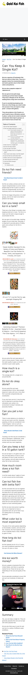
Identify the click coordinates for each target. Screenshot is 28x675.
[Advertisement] (14, 22)
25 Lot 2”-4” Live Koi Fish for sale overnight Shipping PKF (17, 137)
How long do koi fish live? (11, 159)
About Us (14, 666)
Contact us (21, 666)
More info (8, 260)
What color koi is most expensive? (13, 157)
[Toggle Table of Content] (22, 124)
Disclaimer (14, 668)
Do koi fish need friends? (10, 126)
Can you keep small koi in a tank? (13, 128)
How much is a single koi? (11, 144)
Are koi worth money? (10, 161)
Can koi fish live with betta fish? (12, 155)
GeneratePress (14, 672)
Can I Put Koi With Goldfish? (14, 643)
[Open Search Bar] (25, 39)
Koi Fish (9, 59)
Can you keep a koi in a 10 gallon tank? (12, 151)
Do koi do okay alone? (10, 146)
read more (15, 270)
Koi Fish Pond (13, 651)
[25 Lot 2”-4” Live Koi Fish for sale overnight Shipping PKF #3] (8, 294)
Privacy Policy (7, 666)
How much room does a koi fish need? (14, 154)
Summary (7, 163)
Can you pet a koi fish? (10, 148)
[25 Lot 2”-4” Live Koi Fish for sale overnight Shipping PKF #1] (3, 294)
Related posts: (10, 165)
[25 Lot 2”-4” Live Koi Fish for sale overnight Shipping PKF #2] (6, 294)
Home (4, 59)
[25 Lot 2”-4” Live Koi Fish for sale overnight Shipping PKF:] (14, 284)
